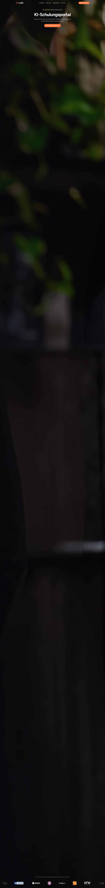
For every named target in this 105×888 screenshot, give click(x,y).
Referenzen (48, 2)
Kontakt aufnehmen (84, 2)
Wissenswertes (56, 2)
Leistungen (41, 2)
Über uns (63, 2)
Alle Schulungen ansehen (52, 25)
